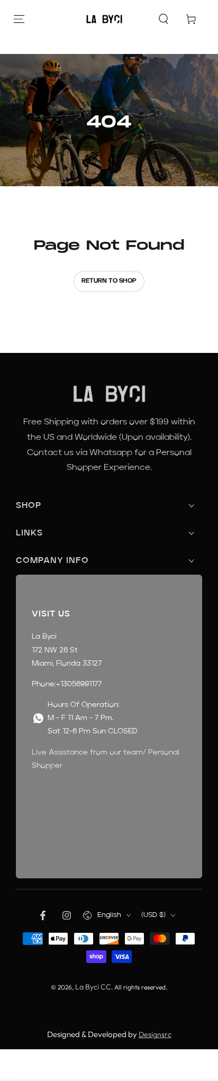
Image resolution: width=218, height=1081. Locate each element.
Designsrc (155, 1034)
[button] (163, 19)
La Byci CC (93, 987)
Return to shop (109, 281)
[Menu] (19, 19)
